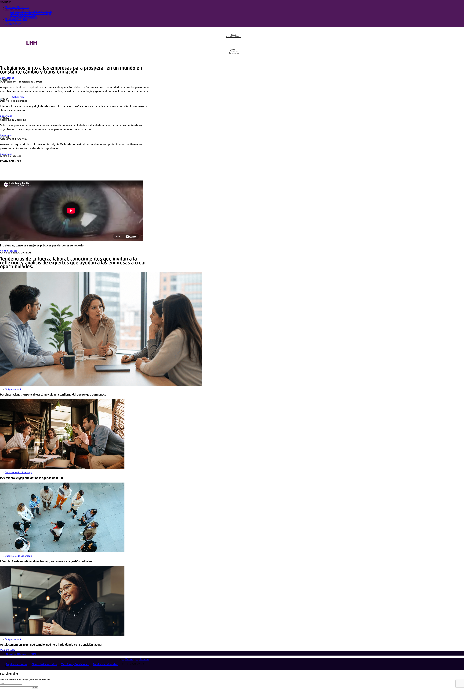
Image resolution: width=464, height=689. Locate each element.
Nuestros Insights (16, 19)
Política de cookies (16, 665)
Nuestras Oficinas (16, 654)
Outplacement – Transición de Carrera (31, 12)
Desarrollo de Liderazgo (18, 473)
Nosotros (11, 21)
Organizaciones (14, 9)
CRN (33, 654)
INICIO (233, 35)
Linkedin (144, 659)
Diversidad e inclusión (44, 665)
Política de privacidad (105, 665)
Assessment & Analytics (23, 17)
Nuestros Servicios (17, 7)
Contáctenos (7, 78)
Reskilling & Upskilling (23, 15)
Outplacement (13, 389)
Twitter (129, 659)
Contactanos (13, 24)
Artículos (233, 49)
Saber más (18, 97)
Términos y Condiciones (75, 665)
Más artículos (7, 650)
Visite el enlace (8, 251)
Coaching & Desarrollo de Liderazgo (30, 14)
